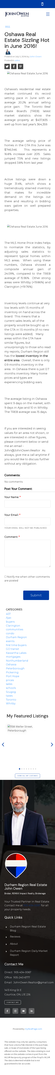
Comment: (11, 536)
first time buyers (16, 645)
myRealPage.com (33, 1029)
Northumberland (17, 660)
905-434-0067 (31, 905)
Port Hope (12, 676)
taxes (9, 695)
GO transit (12, 649)
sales (17, 60)
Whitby (10, 703)
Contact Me (12, 1002)
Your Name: (12, 497)
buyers (10, 621)
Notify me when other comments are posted (27, 578)
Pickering (12, 672)
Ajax (8, 617)
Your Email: (11, 515)
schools (11, 688)
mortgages (13, 656)
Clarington (13, 625)
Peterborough (15, 668)
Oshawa (11, 664)
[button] (19, 768)
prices (10, 680)
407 (8, 614)
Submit (36, 595)
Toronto (11, 699)
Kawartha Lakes (16, 652)
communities (14, 629)
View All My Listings (27, 776)
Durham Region (16, 637)
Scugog (11, 691)
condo (10, 633)
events (10, 641)
